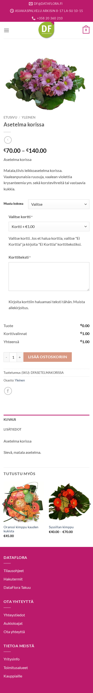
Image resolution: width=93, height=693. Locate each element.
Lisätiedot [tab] (13, 429)
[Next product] (7, 140)
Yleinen (29, 117)
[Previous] (4, 513)
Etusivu (10, 117)
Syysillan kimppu (61, 527)
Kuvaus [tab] (10, 419)
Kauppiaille (13, 676)
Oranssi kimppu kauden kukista (21, 529)
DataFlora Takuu (17, 587)
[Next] (89, 513)
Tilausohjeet (14, 570)
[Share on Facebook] (8, 391)
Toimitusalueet (16, 667)
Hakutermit (13, 579)
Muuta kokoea (13, 203)
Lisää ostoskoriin (47, 357)
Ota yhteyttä (14, 631)
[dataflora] (46, 30)
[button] (6, 30)
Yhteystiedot (14, 615)
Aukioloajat (13, 623)
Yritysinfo (12, 659)
